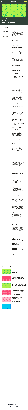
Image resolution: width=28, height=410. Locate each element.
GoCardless (6, 27)
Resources (3, 18)
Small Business (8, 18)
